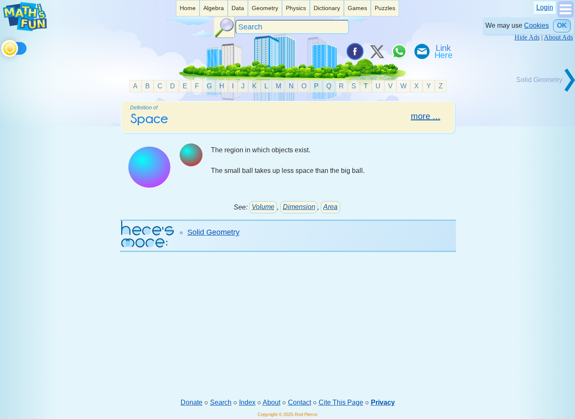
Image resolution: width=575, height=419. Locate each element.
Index (247, 402)
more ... (425, 116)
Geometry (265, 8)
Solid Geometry (213, 232)
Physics (296, 8)
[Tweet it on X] (377, 51)
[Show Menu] (565, 15)
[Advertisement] (287, 332)
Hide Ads (527, 37)
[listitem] (188, 8)
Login (544, 7)
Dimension (299, 206)
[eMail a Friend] (421, 51)
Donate (191, 402)
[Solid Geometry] (545, 90)
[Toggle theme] (2, 46)
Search (221, 402)
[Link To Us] (444, 51)
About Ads (558, 37)
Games (357, 8)
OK (562, 25)
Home (188, 8)
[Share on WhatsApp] (399, 51)
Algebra (213, 8)
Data (238, 8)
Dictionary (327, 8)
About (271, 402)
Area (330, 206)
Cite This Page (341, 402)
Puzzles (385, 8)
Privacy (383, 402)
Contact (299, 402)
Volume (263, 206)
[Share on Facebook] (354, 51)
